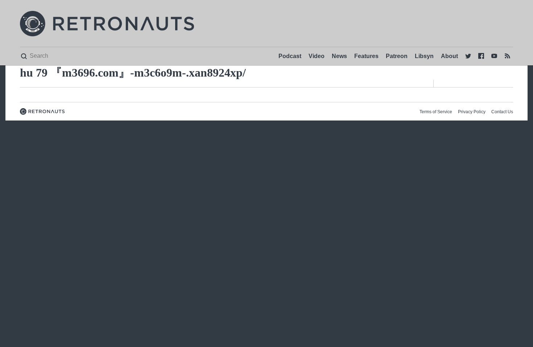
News (339, 56)
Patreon (397, 56)
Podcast (289, 56)
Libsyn (424, 56)
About (449, 56)
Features (366, 56)
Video (317, 56)
